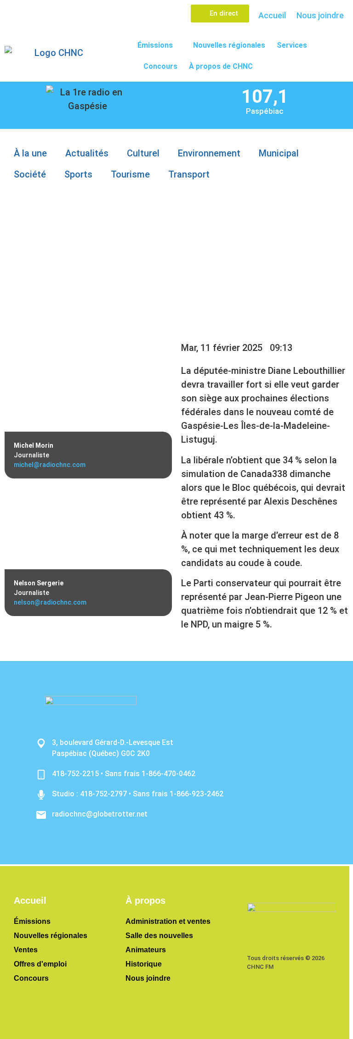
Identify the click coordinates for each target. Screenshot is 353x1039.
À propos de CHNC (221, 66)
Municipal (279, 153)
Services (292, 45)
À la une (30, 153)
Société (30, 174)
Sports (78, 174)
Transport (189, 174)
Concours (160, 66)
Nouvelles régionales (229, 45)
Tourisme (130, 174)
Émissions (155, 45)
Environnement (209, 153)
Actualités (86, 153)
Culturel (143, 153)
